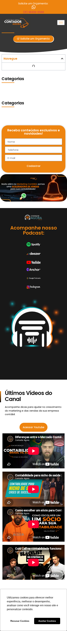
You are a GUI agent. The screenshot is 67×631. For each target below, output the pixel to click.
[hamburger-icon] (61, 22)
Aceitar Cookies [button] (47, 621)
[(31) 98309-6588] (33, 7)
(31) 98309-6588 (33, 12)
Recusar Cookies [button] (19, 621)
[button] (62, 58)
